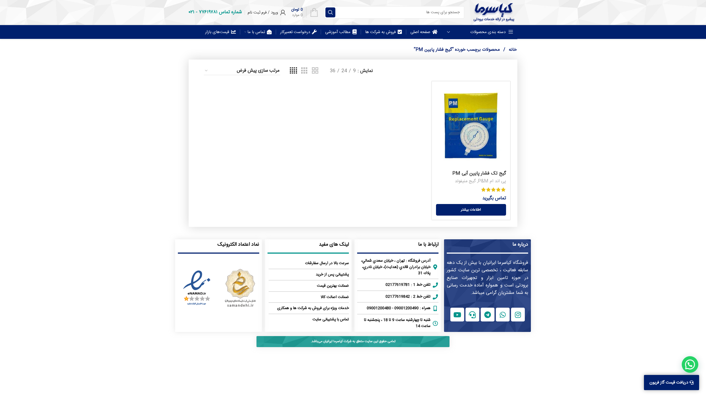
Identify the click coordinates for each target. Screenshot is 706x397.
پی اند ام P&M (492, 181)
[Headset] (472, 314)
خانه (512, 49)
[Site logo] (493, 12)
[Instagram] (518, 314)
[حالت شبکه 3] (304, 71)
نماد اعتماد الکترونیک (238, 244)
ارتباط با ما (428, 244)
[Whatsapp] (503, 314)
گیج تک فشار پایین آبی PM (479, 173)
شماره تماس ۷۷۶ (220, 12)
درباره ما (520, 244)
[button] (690, 364)
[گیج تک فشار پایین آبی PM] (471, 126)
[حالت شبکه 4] (293, 71)
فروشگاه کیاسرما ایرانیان (505, 263)
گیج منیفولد (465, 181)
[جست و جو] (330, 12)
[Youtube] (457, 314)
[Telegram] (487, 314)
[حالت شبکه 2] (315, 71)
